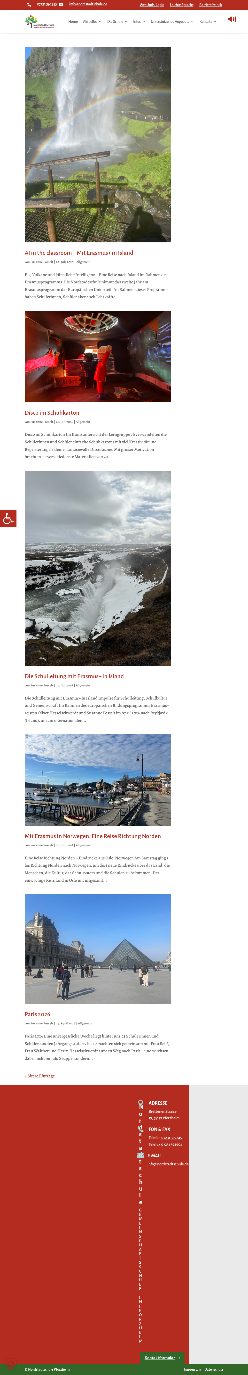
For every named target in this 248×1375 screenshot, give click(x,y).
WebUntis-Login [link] (152, 5)
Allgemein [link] (83, 262)
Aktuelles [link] (90, 22)
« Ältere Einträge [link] (40, 1076)
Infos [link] (137, 22)
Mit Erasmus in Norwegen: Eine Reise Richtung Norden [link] (93, 836)
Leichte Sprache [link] (182, 5)
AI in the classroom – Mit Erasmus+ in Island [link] (79, 253)
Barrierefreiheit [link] (210, 5)
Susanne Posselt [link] (42, 262)
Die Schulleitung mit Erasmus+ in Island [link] (74, 676)
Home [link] (73, 22)
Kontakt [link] (206, 22)
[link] (8, 518)
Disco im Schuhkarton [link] (52, 413)
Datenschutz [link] (213, 1369)
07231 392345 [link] (47, 4)
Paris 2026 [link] (37, 1014)
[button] (10, 1364)
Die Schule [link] (115, 22)
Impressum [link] (192, 1369)
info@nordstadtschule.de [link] (88, 4)
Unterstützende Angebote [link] (170, 22)
